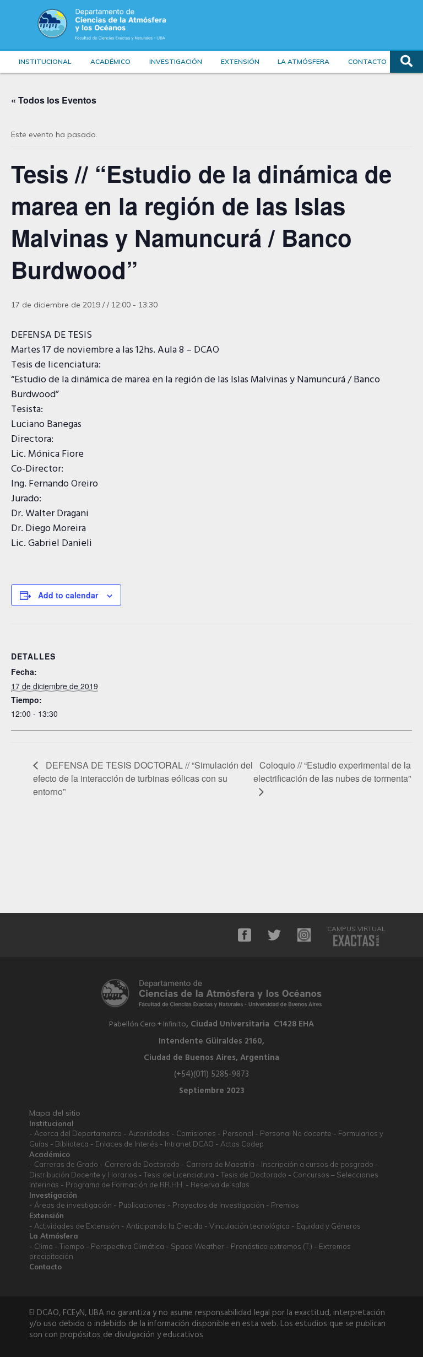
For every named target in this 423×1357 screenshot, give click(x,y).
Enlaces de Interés (126, 1143)
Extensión (240, 61)
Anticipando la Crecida (164, 1225)
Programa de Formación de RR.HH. (125, 1184)
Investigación (175, 61)
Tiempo (71, 1246)
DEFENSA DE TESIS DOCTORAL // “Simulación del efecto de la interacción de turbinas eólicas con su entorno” (143, 778)
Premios (285, 1205)
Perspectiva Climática (127, 1246)
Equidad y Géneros (328, 1225)
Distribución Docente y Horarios (83, 1174)
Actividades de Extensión (77, 1225)
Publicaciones (142, 1205)
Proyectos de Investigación (218, 1205)
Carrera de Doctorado (142, 1164)
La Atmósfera (303, 61)
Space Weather (197, 1246)
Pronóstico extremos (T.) (271, 1246)
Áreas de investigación (73, 1205)
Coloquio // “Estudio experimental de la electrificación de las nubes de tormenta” (332, 772)
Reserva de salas (220, 1184)
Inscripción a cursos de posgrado (317, 1164)
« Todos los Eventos (53, 100)
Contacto (367, 61)
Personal (238, 1133)
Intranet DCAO (189, 1143)
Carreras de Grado (66, 1164)
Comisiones (196, 1133)
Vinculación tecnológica (249, 1225)
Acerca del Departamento (78, 1133)
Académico (110, 61)
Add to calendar (68, 595)
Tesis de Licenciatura (179, 1174)
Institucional (45, 61)
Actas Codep (242, 1143)
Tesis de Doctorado (253, 1174)
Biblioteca (72, 1143)
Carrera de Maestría (220, 1164)
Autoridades (149, 1133)
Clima (43, 1246)
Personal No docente (296, 1133)
